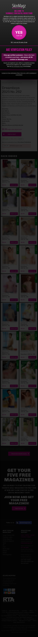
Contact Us (5, 73)
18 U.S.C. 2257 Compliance (28, 73)
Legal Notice (19, 75)
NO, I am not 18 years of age (19, 42)
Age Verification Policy (17, 66)
